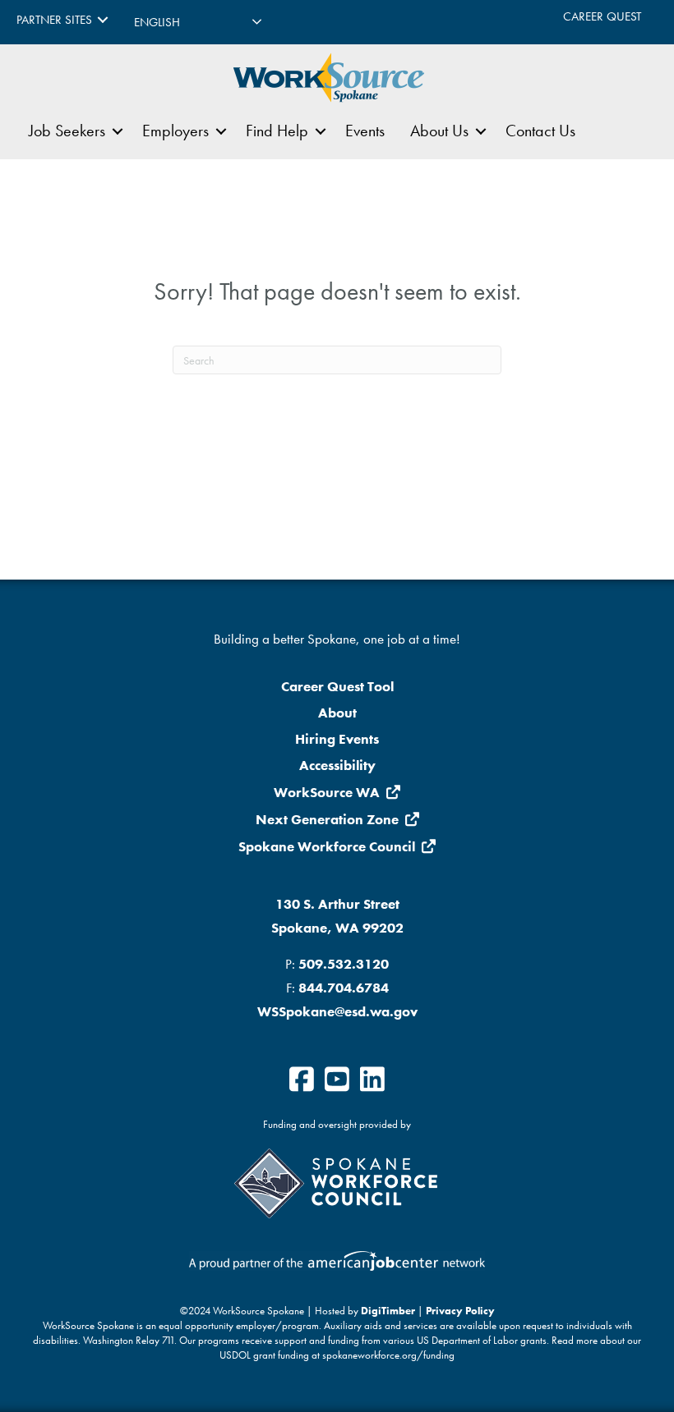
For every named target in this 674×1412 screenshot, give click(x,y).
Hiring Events (337, 739)
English (157, 22)
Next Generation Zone (327, 819)
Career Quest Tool (337, 686)
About (337, 713)
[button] (102, 20)
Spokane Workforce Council (326, 846)
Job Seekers (67, 130)
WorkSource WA (327, 792)
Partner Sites (54, 19)
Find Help (277, 130)
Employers (175, 130)
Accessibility (337, 765)
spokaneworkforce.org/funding (388, 1355)
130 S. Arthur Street (337, 904)
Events (365, 130)
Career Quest (602, 16)
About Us (439, 130)
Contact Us (540, 130)
